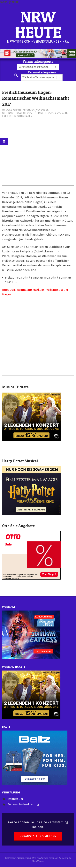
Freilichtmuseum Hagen (17, 116)
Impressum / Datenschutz (18, 857)
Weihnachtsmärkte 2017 (17, 112)
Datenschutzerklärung (23, 804)
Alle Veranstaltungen (20, 109)
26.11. (58, 112)
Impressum (15, 799)
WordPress (37, 861)
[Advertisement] (38, 153)
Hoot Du (53, 857)
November (42, 109)
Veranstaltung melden (38, 836)
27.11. (64, 112)
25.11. (51, 112)
